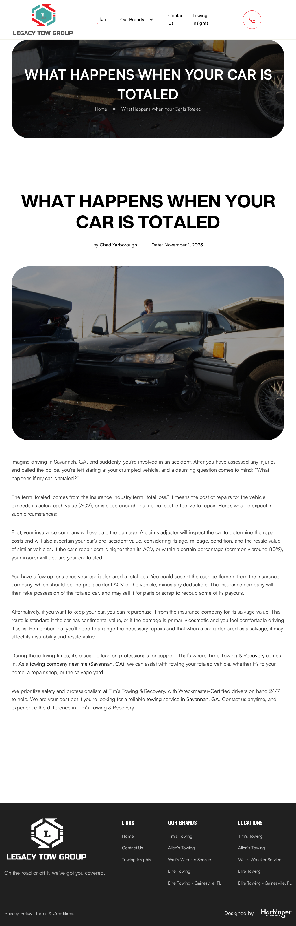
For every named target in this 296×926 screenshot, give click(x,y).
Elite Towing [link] (179, 871)
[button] (137, 20)
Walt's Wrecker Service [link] (189, 859)
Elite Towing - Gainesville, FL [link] (194, 883)
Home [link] (128, 836)
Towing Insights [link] (136, 859)
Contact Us (176, 19)
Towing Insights (200, 19)
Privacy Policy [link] (18, 913)
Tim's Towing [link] (180, 836)
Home (103, 19)
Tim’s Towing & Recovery (236, 655)
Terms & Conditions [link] (54, 913)
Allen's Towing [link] (181, 847)
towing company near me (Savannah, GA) (77, 663)
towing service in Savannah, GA (183, 699)
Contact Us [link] (132, 847)
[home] (43, 20)
